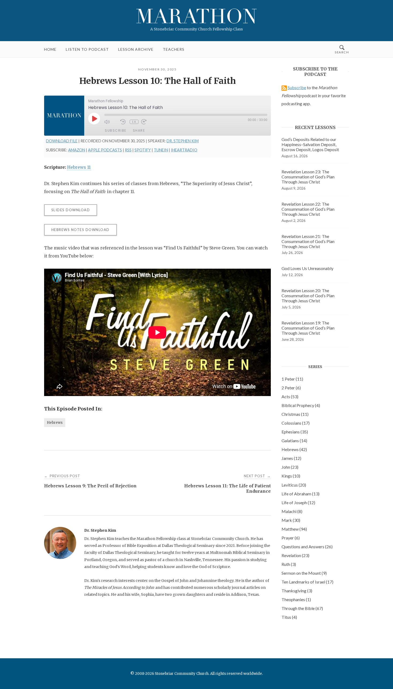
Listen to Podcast (87, 49)
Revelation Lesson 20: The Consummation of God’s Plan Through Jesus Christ (308, 295)
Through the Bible (302, 608)
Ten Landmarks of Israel (307, 581)
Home (50, 49)
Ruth (289, 564)
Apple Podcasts (105, 150)
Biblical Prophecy (301, 405)
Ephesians (295, 431)
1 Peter (292, 378)
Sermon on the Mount (304, 573)
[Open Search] (342, 49)
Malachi (292, 511)
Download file (62, 141)
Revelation (295, 555)
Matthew (294, 528)
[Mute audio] (111, 121)
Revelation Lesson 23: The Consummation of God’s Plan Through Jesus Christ (308, 176)
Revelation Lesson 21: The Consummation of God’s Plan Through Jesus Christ (308, 241)
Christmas (295, 414)
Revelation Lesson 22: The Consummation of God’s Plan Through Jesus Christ (308, 209)
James (291, 458)
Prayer (291, 537)
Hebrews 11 (79, 167)
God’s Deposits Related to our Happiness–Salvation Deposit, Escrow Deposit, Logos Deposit (310, 144)
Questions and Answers (307, 546)
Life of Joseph (298, 502)
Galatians (294, 440)
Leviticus (294, 484)
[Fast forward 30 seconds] (148, 121)
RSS (128, 150)
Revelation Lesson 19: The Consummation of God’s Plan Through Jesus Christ (308, 327)
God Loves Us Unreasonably (307, 268)
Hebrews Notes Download (80, 230)
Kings (291, 475)
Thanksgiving (297, 590)
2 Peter (291, 387)
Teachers (173, 49)
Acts (290, 396)
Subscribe (115, 130)
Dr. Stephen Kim (183, 141)
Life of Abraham (300, 493)
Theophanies (296, 599)
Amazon (76, 150)
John (290, 466)
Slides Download (70, 210)
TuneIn (161, 150)
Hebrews (55, 422)
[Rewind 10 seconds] (123, 121)
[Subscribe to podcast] (284, 87)
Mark (291, 520)
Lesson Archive (135, 49)
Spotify (142, 150)
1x (134, 122)
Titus (289, 617)
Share (139, 130)
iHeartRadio (184, 150)
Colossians (296, 422)
